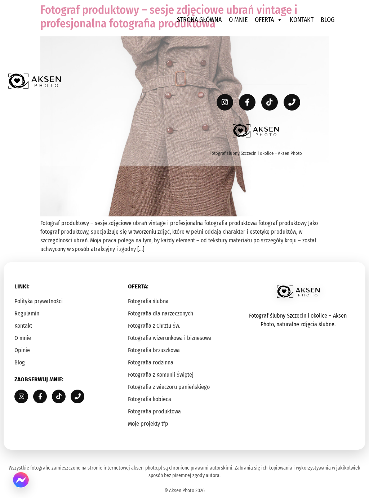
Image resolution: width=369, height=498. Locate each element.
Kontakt (302, 20)
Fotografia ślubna (148, 301)
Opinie (22, 350)
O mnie (238, 20)
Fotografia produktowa (154, 411)
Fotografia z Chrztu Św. (154, 325)
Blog (327, 20)
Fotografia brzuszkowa (154, 350)
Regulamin (26, 313)
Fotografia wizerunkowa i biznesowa (170, 338)
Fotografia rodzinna (150, 362)
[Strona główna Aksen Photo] (34, 81)
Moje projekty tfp (148, 423)
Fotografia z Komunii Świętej (161, 374)
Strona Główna (199, 20)
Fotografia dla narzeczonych (160, 313)
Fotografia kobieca (149, 399)
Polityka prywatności (38, 301)
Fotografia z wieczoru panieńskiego (169, 386)
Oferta (264, 20)
